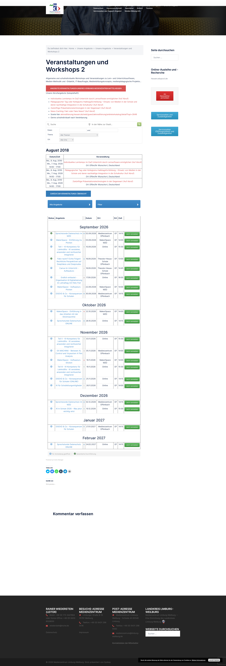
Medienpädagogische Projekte (149, 5)
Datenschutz (98, 8)
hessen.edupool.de (159, 78)
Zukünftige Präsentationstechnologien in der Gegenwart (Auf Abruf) (81, 108)
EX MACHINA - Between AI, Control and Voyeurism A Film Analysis (69, 353)
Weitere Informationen (199, 660)
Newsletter (129, 8)
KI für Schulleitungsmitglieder (69, 385)
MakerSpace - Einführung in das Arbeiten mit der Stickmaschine (69, 314)
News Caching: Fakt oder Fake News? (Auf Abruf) (73, 111)
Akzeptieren (214, 660)
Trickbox (149, 8)
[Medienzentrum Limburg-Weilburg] (55, 8)
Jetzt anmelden (132, 234)
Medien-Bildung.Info (132, 11)
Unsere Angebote (113, 5)
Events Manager (58, 460)
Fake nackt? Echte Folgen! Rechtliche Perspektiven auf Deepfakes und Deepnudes (69, 261)
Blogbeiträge (128, 5)
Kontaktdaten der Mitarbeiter (125, 643)
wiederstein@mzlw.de (59, 625)
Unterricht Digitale (171, 5)
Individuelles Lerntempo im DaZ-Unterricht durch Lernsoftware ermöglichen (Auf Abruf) (90, 98)
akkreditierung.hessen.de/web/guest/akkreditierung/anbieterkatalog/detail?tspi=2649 (99, 114)
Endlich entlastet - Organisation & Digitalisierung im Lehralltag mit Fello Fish (69, 280)
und (89, 130)
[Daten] (73, 130)
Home (71, 48)
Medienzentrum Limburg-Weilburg (160, 615)
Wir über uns (98, 5)
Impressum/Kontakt (114, 8)
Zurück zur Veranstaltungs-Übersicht (68, 194)
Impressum (84, 632)
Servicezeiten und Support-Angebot (107, 11)
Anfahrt (140, 8)
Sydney (107, 662)
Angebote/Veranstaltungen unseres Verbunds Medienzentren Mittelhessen (85, 88)
